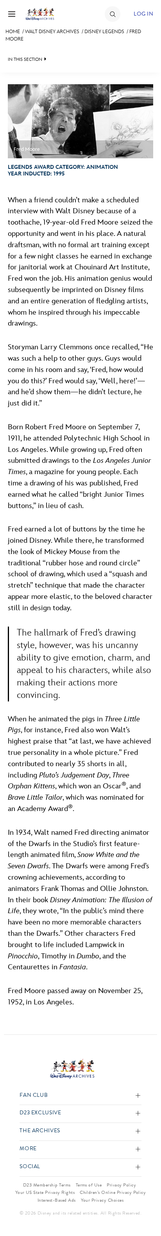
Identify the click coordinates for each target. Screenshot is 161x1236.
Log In (143, 14)
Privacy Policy (121, 1184)
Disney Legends (104, 31)
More (28, 1149)
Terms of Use (89, 1184)
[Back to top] (146, 1209)
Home (12, 31)
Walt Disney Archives (52, 31)
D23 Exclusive (40, 1113)
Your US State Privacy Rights (45, 1192)
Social (30, 1166)
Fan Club (34, 1095)
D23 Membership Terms (47, 1184)
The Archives (40, 1131)
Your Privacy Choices (102, 1200)
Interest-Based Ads (57, 1200)
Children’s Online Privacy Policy (113, 1192)
